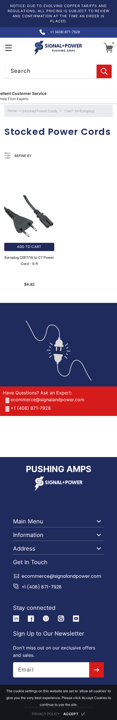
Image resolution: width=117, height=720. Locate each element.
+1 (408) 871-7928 (31, 408)
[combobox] (58, 71)
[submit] (96, 669)
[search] (104, 71)
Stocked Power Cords (39, 111)
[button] (8, 47)
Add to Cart (29, 246)
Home (12, 111)
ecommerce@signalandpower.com (47, 399)
